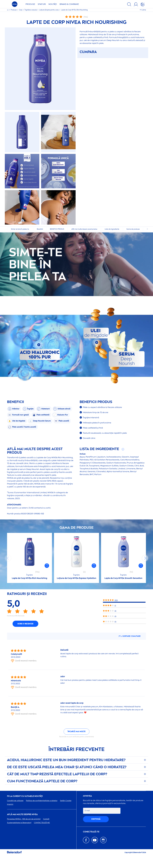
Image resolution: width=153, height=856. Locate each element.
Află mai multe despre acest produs (84, 229)
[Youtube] (95, 840)
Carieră (46, 819)
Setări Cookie (65, 801)
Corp (21, 10)
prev (8, 558)
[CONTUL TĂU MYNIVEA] (136, 4)
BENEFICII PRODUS (57, 229)
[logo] (14, 4)
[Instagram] (103, 840)
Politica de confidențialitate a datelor (41, 801)
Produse (30, 4)
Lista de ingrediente (112, 229)
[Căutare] (129, 4)
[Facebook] (86, 840)
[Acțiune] (142, 4)
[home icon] (8, 10)
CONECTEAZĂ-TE (91, 832)
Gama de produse (133, 229)
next (145, 558)
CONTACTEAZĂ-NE (42, 823)
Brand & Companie (69, 4)
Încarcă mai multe (76, 731)
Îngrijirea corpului (31, 10)
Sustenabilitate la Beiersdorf (19, 823)
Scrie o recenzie (25, 624)
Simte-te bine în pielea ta (20, 229)
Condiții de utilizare (15, 801)
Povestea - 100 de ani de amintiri (24, 819)
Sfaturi (42, 4)
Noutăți (52, 4)
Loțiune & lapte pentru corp (49, 10)
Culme (143, 10)
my (87, 796)
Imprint (10, 804)
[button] (47, 565)
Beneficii (40, 229)
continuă (95, 819)
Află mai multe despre (22, 814)
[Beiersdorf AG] (14, 852)
